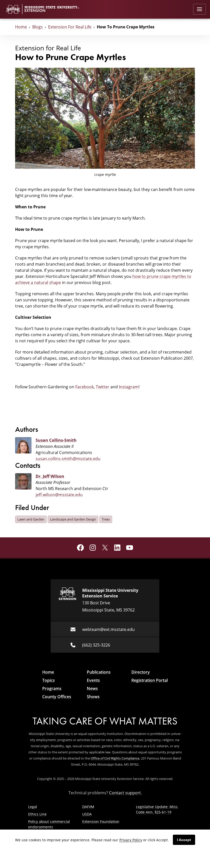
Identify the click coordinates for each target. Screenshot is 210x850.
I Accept (184, 840)
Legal (32, 806)
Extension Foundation (100, 821)
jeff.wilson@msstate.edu (59, 494)
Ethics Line (37, 814)
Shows (93, 696)
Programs (51, 688)
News (92, 688)
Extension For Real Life (69, 27)
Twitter (102, 387)
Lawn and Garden (30, 519)
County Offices (56, 696)
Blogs (37, 27)
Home (21, 27)
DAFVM (88, 806)
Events (93, 680)
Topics (48, 680)
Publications (99, 672)
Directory (140, 672)
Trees (106, 519)
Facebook (84, 387)
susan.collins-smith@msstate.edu (68, 458)
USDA (87, 814)
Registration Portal (149, 680)
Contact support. (125, 793)
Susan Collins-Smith (56, 440)
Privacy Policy (130, 839)
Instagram (129, 387)
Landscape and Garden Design (73, 519)
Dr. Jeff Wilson (50, 476)
